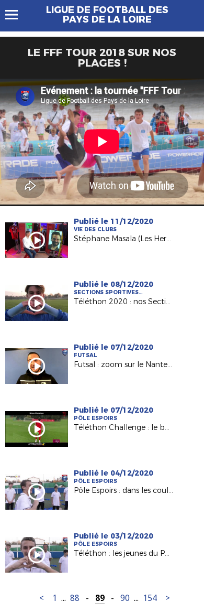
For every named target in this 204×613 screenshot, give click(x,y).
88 (75, 598)
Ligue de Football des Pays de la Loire (107, 14)
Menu (16, 14)
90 (125, 598)
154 (150, 598)
